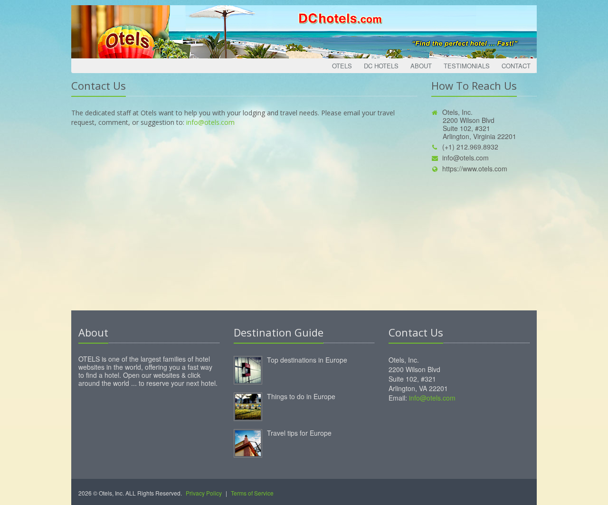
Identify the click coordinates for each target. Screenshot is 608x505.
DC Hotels (381, 65)
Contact (516, 65)
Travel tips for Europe (299, 433)
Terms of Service (252, 493)
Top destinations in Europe (307, 360)
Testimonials (467, 65)
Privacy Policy (204, 493)
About (421, 65)
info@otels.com (210, 122)
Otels (342, 65)
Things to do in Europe (301, 396)
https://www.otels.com (474, 168)
